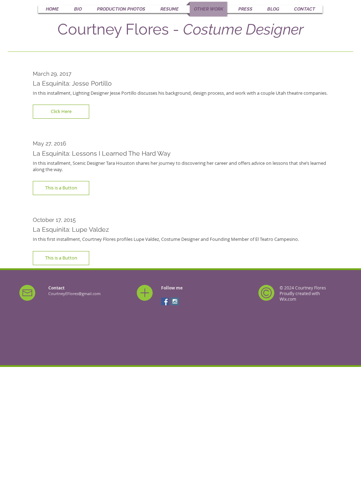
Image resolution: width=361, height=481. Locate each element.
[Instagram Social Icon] (175, 301)
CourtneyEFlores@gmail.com (74, 293)
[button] (61, 112)
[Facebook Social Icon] (165, 301)
